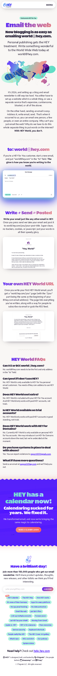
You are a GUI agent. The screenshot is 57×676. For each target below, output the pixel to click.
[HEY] (7, 5)
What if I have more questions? (23, 460)
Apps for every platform (40, 602)
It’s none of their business (17, 602)
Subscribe (48, 589)
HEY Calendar (13, 598)
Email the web (21, 611)
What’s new (14, 639)
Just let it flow (36, 611)
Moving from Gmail (39, 620)
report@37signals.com (41, 454)
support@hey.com (28, 464)
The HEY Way (27, 598)
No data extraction (38, 607)
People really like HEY (16, 634)
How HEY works (43, 598)
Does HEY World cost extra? (21, 394)
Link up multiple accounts (21, 616)
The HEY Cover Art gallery (39, 634)
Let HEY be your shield (19, 620)
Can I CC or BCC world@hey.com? (23, 366)
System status (28, 643)
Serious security (19, 630)
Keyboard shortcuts (36, 630)
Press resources (45, 625)
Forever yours (40, 616)
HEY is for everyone (28, 625)
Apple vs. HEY (10, 625)
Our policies (42, 639)
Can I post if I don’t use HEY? (21, 378)
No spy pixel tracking (19, 607)
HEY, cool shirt (28, 639)
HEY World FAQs (28, 360)
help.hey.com (42, 651)
